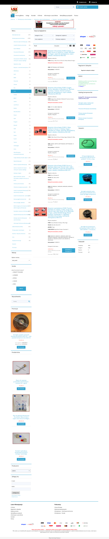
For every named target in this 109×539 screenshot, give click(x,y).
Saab (15, 128)
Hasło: (13, 486)
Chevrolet (16, 81)
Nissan (15, 115)
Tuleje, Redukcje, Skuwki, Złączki (21, 157)
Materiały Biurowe (16, 35)
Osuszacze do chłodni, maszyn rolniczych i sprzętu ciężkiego (20, 59)
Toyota (15, 142)
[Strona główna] (14, 9)
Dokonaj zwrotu (14, 511)
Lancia (15, 101)
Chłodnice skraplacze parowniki (20, 187)
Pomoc (12, 519)
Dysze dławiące (17, 48)
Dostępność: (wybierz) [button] (61, 35)
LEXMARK (15, 275)
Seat (15, 132)
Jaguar (15, 98)
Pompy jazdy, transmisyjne (18, 230)
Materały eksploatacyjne (60, 509)
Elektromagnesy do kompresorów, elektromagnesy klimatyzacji (21, 206)
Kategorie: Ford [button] (38, 35)
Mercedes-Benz (17, 111)
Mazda (15, 108)
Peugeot (15, 121)
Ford (15, 91)
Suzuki (15, 138)
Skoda (15, 135)
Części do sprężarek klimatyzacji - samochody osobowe (21, 191)
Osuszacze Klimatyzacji (19, 52)
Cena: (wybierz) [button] (38, 39)
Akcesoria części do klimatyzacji (20, 41)
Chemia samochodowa (19, 183)
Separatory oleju (17, 64)
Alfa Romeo (16, 71)
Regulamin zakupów (16, 509)
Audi (15, 74)
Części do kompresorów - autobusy (21, 195)
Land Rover (16, 104)
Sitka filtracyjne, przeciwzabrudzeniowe (19, 153)
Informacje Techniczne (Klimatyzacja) (22, 223)
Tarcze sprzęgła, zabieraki (19, 202)
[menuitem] (19, 15)
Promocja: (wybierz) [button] (60, 39)
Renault (15, 125)
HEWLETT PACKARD (18, 272)
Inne (13, 237)
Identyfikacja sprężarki (16, 513)
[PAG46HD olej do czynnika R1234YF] (54, 24)
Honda (15, 94)
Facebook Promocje (16, 240)
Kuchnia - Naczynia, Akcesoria (18, 233)
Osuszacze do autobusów (19, 55)
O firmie (13, 507)
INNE (14, 284)
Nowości (14, 244)
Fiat (14, 88)
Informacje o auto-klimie (17, 515)
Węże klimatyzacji (17, 161)
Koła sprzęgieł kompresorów (20, 199)
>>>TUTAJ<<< (81, 86)
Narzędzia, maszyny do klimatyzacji (21, 211)
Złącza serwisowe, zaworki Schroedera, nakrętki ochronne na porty (21, 178)
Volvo (15, 149)
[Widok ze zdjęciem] (70, 45)
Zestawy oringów (17, 173)
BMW (15, 77)
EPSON (15, 278)
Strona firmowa (58, 507)
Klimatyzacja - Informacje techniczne (63, 511)
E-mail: (13, 481)
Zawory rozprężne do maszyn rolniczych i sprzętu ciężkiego (20, 168)
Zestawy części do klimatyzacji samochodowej (20, 219)
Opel (15, 118)
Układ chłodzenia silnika (17, 226)
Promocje (14, 247)
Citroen (15, 84)
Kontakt (13, 517)
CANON (15, 281)
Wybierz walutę (15, 257)
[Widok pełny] (74, 45)
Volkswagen (16, 145)
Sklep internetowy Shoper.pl (54, 538)
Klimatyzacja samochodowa (18, 38)
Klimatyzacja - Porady (59, 513)
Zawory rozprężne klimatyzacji (20, 164)
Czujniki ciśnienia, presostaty (20, 45)
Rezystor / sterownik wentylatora (21, 67)
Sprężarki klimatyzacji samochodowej (22, 214)
